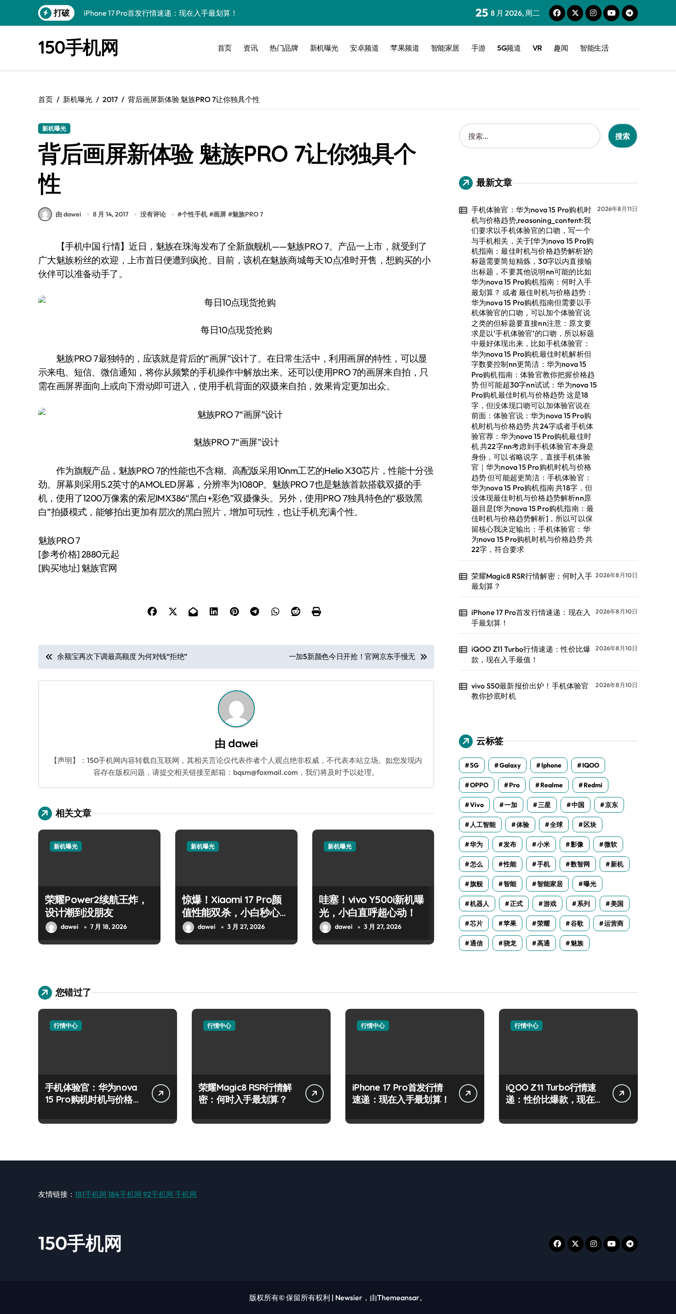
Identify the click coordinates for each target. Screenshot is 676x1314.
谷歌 (577, 923)
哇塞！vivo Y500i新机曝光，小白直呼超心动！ (371, 906)
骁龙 (510, 943)
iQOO (590, 765)
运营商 (614, 923)
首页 (225, 47)
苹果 (510, 923)
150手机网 (78, 46)
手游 (478, 47)
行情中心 (66, 1025)
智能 (510, 884)
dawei (243, 743)
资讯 (250, 47)
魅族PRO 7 (247, 214)
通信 (476, 943)
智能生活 (594, 47)
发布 (510, 844)
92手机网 (158, 1194)
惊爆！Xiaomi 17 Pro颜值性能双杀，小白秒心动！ (232, 912)
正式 (516, 903)
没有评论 (153, 214)
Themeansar (398, 1297)
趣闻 (561, 47)
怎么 (476, 864)
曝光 (590, 884)
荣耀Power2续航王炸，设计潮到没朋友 (96, 906)
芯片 (476, 923)
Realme (551, 785)
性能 (510, 864)
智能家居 (445, 47)
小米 (543, 844)
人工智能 (483, 824)
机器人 (479, 903)
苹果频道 (404, 47)
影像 (577, 844)
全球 (556, 824)
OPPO (479, 785)
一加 (510, 805)
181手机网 (91, 1194)
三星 (544, 805)
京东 (611, 805)
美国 (617, 903)
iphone (551, 765)
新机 (617, 864)
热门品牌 (283, 47)
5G (474, 765)
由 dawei (68, 214)
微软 (610, 844)
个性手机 (194, 214)
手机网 (186, 1194)
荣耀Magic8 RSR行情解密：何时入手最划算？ (531, 581)
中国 (578, 805)
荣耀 (543, 923)
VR (537, 47)
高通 (543, 943)
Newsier (348, 1297)
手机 (543, 864)
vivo (477, 805)
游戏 (550, 903)
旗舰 (476, 884)
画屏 (219, 214)
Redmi (593, 785)
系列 (583, 903)
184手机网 (125, 1194)
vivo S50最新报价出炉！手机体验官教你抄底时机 (530, 690)
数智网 (580, 864)
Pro (514, 785)
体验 (522, 824)
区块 (590, 824)
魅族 (577, 943)
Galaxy (510, 765)
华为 (476, 844)
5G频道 (509, 47)
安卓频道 (364, 47)
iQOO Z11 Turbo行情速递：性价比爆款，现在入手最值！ (531, 654)
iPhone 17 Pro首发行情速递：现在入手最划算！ (531, 617)
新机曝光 (324, 47)
